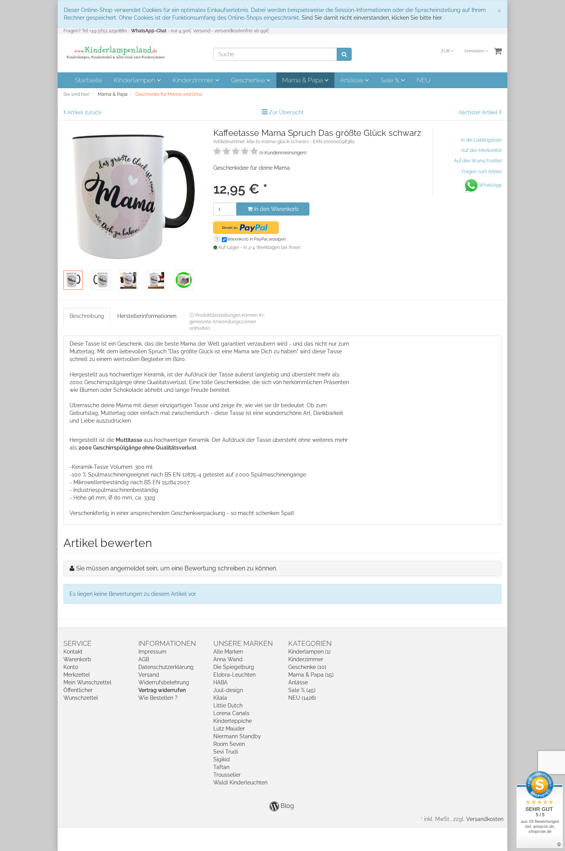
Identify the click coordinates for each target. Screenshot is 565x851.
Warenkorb (77, 659)
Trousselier (227, 775)
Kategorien (310, 643)
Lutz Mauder (229, 729)
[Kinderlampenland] (115, 53)
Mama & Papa (303, 80)
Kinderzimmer (194, 80)
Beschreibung (87, 316)
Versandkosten (485, 819)
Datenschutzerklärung (166, 667)
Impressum (152, 652)
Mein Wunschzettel (87, 682)
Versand (148, 675)
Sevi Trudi (225, 752)
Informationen (167, 643)
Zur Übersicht (286, 112)
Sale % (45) (302, 690)
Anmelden (474, 51)
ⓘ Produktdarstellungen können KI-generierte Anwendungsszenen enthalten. (227, 322)
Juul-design (228, 690)
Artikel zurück (84, 112)
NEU (423, 80)
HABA (220, 682)
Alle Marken (228, 652)
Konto (70, 667)
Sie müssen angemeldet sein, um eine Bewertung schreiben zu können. (176, 568)
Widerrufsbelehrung (163, 682)
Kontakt (73, 652)
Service (77, 643)
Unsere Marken (243, 643)
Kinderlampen (135, 80)
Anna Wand (228, 659)
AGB (143, 659)
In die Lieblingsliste (481, 140)
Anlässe (352, 80)
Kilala (220, 698)
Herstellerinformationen (146, 316)
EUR (446, 51)
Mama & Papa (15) (311, 675)
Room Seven (229, 744)
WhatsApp (490, 185)
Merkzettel (76, 675)
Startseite (88, 80)
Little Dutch (228, 705)
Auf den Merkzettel (481, 150)
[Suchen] (344, 54)
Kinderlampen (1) (309, 652)
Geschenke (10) (307, 667)
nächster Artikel (479, 112)
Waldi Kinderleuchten (240, 782)
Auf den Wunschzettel (478, 161)
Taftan (221, 767)
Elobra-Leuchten (234, 675)
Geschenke (248, 80)
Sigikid (221, 759)
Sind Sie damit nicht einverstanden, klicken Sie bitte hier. (372, 18)
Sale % (391, 80)
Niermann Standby (237, 736)
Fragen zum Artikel (482, 171)
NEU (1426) (302, 698)
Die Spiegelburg (233, 667)
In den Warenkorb (276, 209)
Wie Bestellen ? (158, 698)
